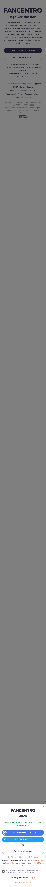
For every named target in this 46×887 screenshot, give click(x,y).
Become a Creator (23, 883)
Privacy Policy (10, 863)
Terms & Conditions (37, 860)
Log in (32, 878)
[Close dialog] (43, 806)
